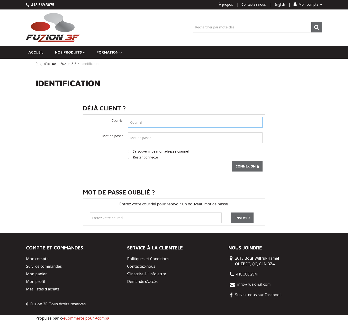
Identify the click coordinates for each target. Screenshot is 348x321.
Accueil (36, 52)
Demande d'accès (142, 281)
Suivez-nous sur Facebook (258, 294)
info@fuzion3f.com (254, 284)
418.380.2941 (247, 274)
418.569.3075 (42, 4)
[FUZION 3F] (53, 27)
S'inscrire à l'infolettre (146, 273)
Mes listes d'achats (42, 289)
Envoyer (242, 218)
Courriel (117, 120)
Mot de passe (112, 136)
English (279, 4)
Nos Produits (68, 52)
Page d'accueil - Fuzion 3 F (56, 63)
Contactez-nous (253, 4)
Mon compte (308, 4)
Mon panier (36, 273)
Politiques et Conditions (148, 258)
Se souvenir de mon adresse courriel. (161, 151)
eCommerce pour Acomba (86, 318)
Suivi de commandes (44, 266)
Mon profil (35, 281)
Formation (107, 52)
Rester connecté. (146, 157)
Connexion (246, 166)
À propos (226, 4)
